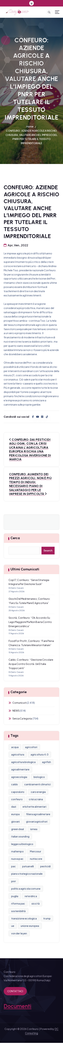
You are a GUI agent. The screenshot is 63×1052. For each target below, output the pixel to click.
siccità (35, 903)
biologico (39, 776)
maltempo (17, 851)
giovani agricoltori (36, 821)
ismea (33, 829)
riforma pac (18, 903)
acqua (15, 747)
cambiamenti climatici (37, 784)
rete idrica (31, 896)
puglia (14, 896)
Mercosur (35, 851)
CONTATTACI (15, 991)
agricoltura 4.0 (39, 754)
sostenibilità (18, 911)
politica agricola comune (25, 888)
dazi (13, 806)
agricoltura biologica (23, 762)
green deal (17, 829)
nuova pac (17, 858)
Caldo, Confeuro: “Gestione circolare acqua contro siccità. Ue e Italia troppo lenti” (31, 664)
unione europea (30, 925)
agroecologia (19, 776)
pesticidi (45, 866)
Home (30, 126)
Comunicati (19, 702)
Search (48, 550)
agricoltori (31, 747)
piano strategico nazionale (27, 873)
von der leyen (19, 933)
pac (13, 866)
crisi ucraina (36, 799)
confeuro (17, 799)
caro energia (38, 791)
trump (47, 918)
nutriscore (36, 858)
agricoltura (17, 754)
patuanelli (28, 866)
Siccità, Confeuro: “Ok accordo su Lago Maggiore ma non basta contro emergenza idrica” (30, 622)
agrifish (46, 762)
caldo (14, 784)
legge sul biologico (22, 844)
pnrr (13, 881)
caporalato (17, 791)
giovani (15, 821)
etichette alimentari (34, 806)
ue (12, 925)
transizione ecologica (24, 918)
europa (15, 814)
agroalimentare (20, 769)
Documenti (17, 1006)
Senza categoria (22, 718)
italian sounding (20, 836)
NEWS (16, 710)
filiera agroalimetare (38, 814)
